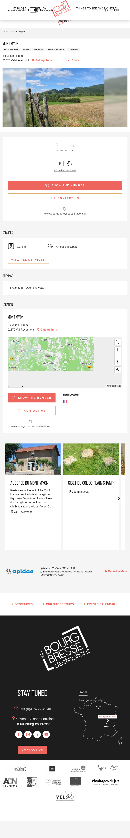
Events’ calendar (101, 604)
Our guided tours (60, 604)
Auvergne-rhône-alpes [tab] (92, 700)
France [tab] (83, 692)
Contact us (32, 749)
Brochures (24, 604)
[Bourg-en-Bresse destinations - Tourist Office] (65, 670)
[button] (106, 10)
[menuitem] (61, 8)
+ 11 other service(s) (65, 170)
